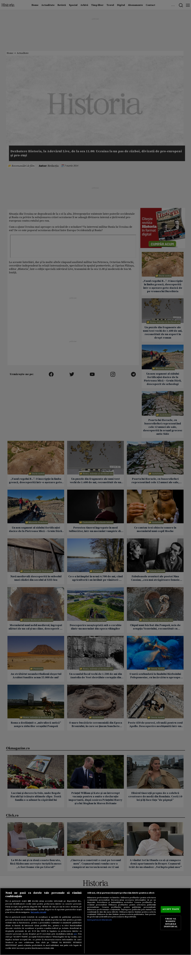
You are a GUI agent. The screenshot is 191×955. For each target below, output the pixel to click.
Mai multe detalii (38, 912)
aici (75, 934)
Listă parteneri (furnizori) (99, 920)
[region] (95, 921)
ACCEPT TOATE (170, 909)
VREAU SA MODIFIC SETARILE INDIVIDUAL (170, 922)
